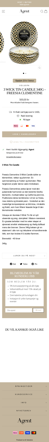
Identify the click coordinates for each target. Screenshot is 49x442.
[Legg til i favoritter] (16, 338)
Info (24, 403)
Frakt (23, 102)
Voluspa (24, 85)
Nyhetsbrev (23, 411)
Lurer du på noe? (24, 256)
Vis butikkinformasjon (13, 157)
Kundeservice (24, 394)
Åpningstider (24, 386)
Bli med (38, 310)
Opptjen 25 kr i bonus (24, 80)
